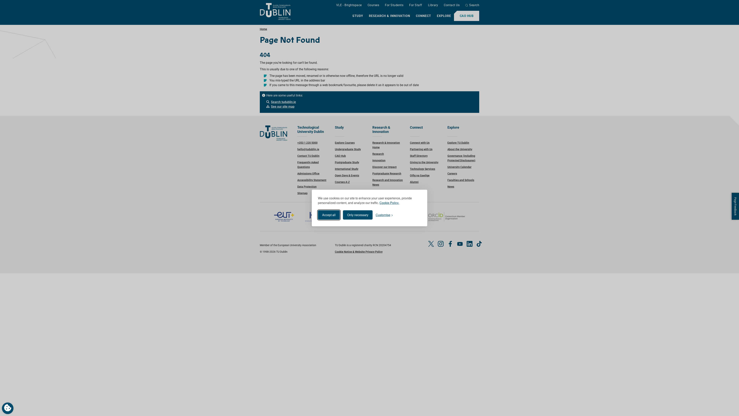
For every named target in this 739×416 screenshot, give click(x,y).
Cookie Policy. (389, 202)
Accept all (329, 215)
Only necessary (357, 215)
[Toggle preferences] (7, 408)
